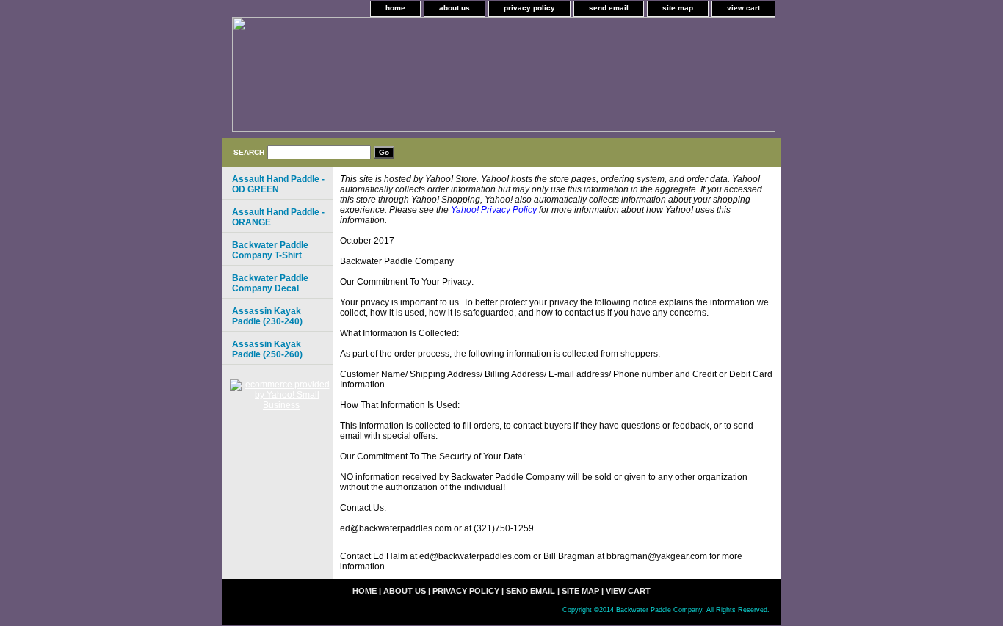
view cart (743, 8)
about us (454, 8)
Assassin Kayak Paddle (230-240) (267, 316)
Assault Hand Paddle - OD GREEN (278, 184)
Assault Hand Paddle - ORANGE (278, 217)
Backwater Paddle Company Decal (270, 283)
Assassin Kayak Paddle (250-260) (267, 349)
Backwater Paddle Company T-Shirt (270, 250)
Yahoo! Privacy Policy (494, 210)
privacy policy (529, 8)
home (395, 8)
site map (677, 8)
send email (609, 8)
